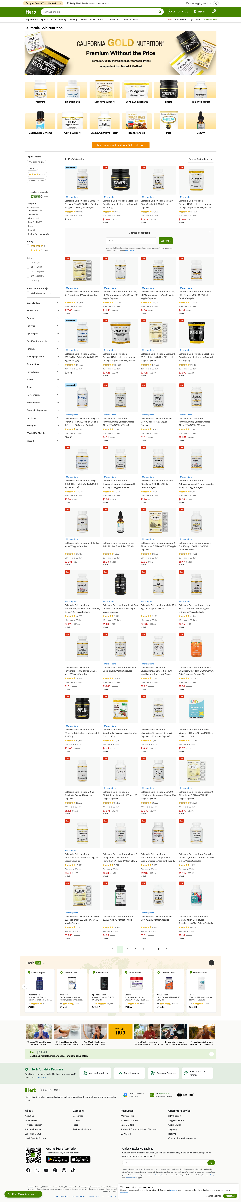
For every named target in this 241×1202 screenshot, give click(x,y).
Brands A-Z (115, 19)
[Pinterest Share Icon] (55, 1170)
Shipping (172, 1129)
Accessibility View (129, 1120)
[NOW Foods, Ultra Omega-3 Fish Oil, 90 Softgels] (137, 986)
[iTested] (34, 196)
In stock (32, 168)
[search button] (160, 11)
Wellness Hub (209, 19)
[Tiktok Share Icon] (73, 1170)
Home (84, 19)
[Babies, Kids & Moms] (40, 120)
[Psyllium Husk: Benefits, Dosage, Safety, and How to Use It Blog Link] (67, 1035)
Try (190, 19)
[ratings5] (39, 246)
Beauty (62, 19)
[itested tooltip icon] (41, 196)
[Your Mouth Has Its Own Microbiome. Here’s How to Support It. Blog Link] (94, 1035)
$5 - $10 (34, 267)
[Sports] (169, 89)
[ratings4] (39, 250)
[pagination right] (166, 949)
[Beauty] (201, 120)
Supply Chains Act (78, 1196)
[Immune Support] (201, 89)
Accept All (230, 1195)
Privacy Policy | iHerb (62, 1196)
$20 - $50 (35, 276)
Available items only (39, 192)
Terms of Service (131, 1178)
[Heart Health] (72, 89)
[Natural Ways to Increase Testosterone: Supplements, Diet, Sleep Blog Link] (202, 1035)
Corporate (78, 1115)
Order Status (174, 1124)
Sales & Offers (127, 1124)
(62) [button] (33, 214)
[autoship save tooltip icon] (46, 288)
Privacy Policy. (130, 250)
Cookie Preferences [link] (96, 1196)
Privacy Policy (209, 1175)
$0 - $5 (34, 262)
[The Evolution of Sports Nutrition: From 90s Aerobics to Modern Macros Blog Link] (174, 1035)
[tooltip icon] (44, 962)
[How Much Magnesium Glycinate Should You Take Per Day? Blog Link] (147, 1035)
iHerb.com (30, 1187)
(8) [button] (31, 230)
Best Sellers (180, 19)
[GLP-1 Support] (72, 120)
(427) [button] (36, 210)
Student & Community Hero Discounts (138, 1129)
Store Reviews (31, 1120)
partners (173, 1190)
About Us (29, 1115)
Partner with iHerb (82, 1129)
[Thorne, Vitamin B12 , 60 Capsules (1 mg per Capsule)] (169, 986)
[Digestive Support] (105, 89)
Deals (169, 19)
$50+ (33, 280)
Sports (44, 19)
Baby (92, 19)
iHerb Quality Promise (35, 1138)
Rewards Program (33, 1124)
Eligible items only (38, 293)
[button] (216, 3)
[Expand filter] (58, 303)
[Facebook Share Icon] (28, 1170)
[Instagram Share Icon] (64, 1170)
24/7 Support (174, 1115)
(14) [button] (33, 226)
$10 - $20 (35, 271)
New (198, 19)
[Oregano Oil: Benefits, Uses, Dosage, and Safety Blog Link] (39, 1034)
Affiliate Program (33, 1129)
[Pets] (169, 120)
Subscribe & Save (36, 180)
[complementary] (96, 1196)
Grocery (73, 19)
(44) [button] (33, 218)
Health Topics (131, 19)
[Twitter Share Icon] (37, 1170)
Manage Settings (213, 1195)
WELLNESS (120, 1031)
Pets (100, 19)
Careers (76, 1120)
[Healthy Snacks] (137, 120)
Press (75, 1124)
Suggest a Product (177, 1120)
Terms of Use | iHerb (114, 1196)
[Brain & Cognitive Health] (105, 120)
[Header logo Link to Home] (30, 12)
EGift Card (125, 1133)
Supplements (31, 19)
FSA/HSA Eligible (36, 162)
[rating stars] (70, 212)
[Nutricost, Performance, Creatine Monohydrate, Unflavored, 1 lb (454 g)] (39, 986)
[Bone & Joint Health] (137, 89)
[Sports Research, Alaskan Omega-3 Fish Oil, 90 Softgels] (72, 986)
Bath (53, 19)
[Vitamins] (40, 89)
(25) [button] (35, 222)
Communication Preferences (182, 1138)
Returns (172, 1133)
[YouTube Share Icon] (46, 1170)
